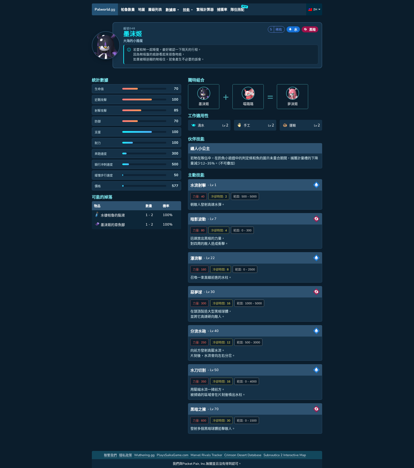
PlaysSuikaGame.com (172, 455)
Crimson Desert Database (242, 455)
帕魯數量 (128, 9)
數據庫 (171, 10)
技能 (186, 10)
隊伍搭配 (238, 9)
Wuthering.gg (144, 455)
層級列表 (155, 9)
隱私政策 (125, 455)
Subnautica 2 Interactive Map (284, 455)
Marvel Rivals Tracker (206, 455)
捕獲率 (222, 9)
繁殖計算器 (205, 9)
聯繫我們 (110, 455)
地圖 (141, 9)
